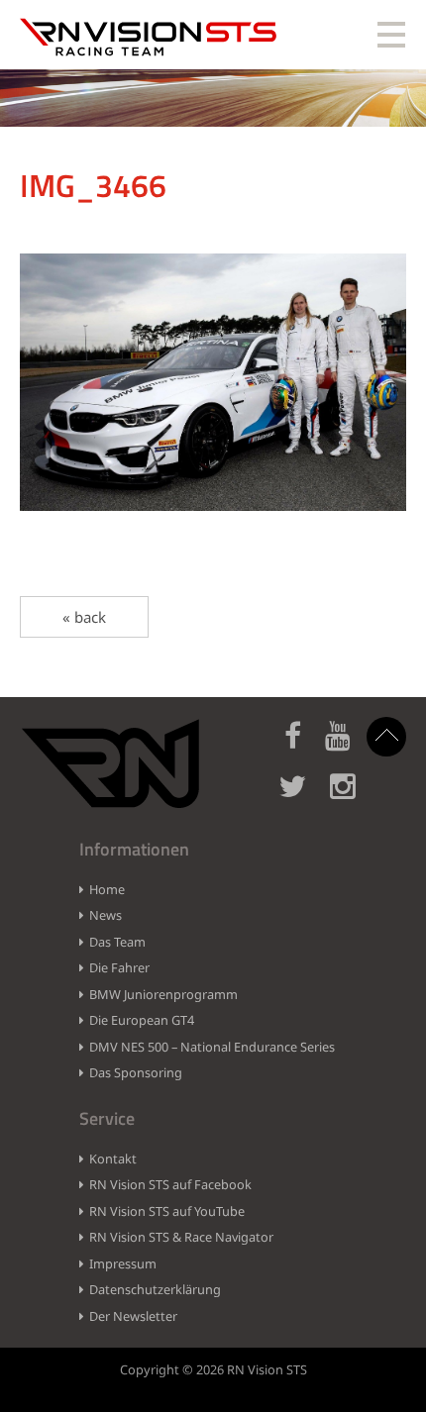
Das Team (117, 942)
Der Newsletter (133, 1316)
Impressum (123, 1263)
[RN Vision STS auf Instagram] (352, 797)
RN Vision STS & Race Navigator (181, 1237)
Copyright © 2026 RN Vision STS (213, 1369)
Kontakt (113, 1158)
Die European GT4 (141, 1020)
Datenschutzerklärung (155, 1289)
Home (107, 889)
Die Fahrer (119, 967)
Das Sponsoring (135, 1072)
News (105, 915)
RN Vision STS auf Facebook (170, 1184)
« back (84, 617)
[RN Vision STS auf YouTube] (348, 747)
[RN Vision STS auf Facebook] (302, 747)
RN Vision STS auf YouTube (167, 1211)
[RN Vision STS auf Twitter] (302, 797)
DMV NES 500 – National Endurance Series (212, 1047)
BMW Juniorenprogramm (163, 994)
